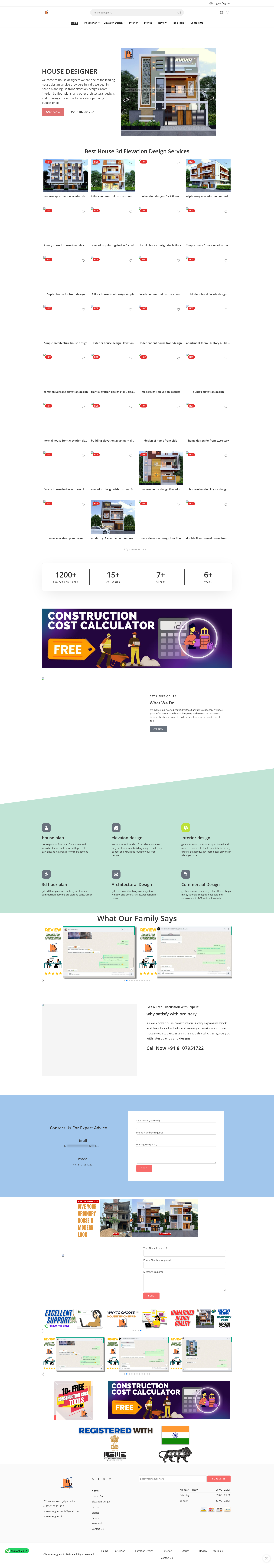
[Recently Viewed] (266, 1558)
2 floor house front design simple (113, 294)
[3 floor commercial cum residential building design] (113, 175)
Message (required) (146, 1144)
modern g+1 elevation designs (160, 392)
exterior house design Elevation (113, 343)
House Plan (90, 22)
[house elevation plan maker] (65, 517)
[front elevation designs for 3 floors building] (113, 370)
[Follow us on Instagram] (110, 1478)
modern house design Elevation (160, 489)
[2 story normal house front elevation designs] (65, 224)
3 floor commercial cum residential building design (113, 196)
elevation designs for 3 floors (160, 196)
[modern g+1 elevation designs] (161, 370)
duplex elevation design (208, 392)
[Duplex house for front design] (65, 272)
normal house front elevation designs (65, 440)
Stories (148, 22)
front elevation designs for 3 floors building (113, 392)
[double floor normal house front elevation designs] (208, 517)
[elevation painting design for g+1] (113, 224)
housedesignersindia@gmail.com (61, 1511)
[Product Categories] (221, 12)
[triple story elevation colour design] (208, 175)
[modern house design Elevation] (161, 468)
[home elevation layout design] (208, 468)
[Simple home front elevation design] (208, 224)
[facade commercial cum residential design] (161, 272)
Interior (133, 22)
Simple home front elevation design (208, 245)
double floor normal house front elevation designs (208, 538)
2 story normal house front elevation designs (65, 245)
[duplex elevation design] (208, 370)
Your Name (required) (148, 1120)
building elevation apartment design (113, 440)
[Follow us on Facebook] (98, 1478)
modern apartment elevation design (65, 196)
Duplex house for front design (65, 294)
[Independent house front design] (161, 321)
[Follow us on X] (93, 1479)
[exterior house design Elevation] (113, 321)
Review (162, 22)
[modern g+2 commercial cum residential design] (113, 517)
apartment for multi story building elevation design (208, 343)
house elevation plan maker (66, 538)
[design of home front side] (161, 419)
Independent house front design (161, 343)
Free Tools (178, 22)
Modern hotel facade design (208, 294)
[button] (137, 982)
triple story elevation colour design (208, 196)
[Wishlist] (83, 163)
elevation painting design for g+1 (113, 245)
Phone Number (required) (150, 1132)
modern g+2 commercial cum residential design (113, 538)
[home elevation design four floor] (161, 517)
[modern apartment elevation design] (65, 175)
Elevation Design (113, 22)
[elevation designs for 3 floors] (161, 175)
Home (74, 22)
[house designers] (67, 1483)
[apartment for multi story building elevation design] (208, 321)
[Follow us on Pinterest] (104, 1478)
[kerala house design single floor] (161, 224)
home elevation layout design (208, 489)
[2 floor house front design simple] (113, 272)
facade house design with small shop (65, 489)
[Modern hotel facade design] (208, 272)
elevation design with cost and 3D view (113, 489)
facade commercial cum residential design (161, 294)
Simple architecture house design (65, 343)
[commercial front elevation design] (65, 370)
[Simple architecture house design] (65, 321)
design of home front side (160, 440)
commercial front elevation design (66, 392)
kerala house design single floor (160, 245)
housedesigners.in (53, 1516)
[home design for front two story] (208, 419)
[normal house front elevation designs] (65, 419)
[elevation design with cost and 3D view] (113, 468)
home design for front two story (208, 440)
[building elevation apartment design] (113, 419)
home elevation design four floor (161, 538)
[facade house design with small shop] (65, 468)
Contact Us (196, 22)
